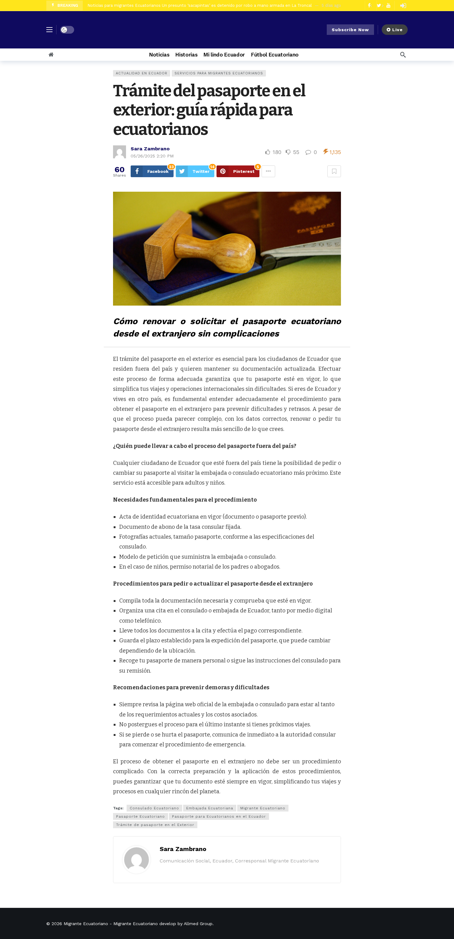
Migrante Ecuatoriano (262, 808)
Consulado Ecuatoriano (154, 808)
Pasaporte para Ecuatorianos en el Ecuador (219, 816)
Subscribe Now (350, 29)
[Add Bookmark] (334, 171)
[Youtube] (388, 5)
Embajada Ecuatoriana (209, 808)
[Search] (403, 54)
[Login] (403, 5)
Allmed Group (198, 923)
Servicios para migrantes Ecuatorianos (218, 73)
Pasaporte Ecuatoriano (140, 816)
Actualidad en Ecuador (141, 73)
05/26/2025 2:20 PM (152, 155)
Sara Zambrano (150, 149)
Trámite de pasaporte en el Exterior (155, 825)
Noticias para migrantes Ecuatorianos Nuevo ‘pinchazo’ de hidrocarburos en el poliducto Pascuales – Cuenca (194, 5)
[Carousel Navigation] (376, 5)
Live (397, 29)
